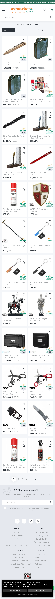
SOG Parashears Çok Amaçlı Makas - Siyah (14, 393)
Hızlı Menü (40, 550)
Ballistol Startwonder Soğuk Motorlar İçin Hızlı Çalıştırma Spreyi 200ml (13, 466)
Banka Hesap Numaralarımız (16, 545)
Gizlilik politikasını (15, 508)
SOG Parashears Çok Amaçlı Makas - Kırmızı (40, 393)
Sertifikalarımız (17, 535)
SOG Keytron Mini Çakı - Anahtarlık (38, 429)
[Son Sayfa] (35, 479)
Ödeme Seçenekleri (19, 561)
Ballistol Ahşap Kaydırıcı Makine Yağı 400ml (12, 210)
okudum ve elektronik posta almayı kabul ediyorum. (29, 509)
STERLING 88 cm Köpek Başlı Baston (14, 247)
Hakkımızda (16, 532)
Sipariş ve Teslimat (20, 567)
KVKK (16, 542)
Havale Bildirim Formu (41, 545)
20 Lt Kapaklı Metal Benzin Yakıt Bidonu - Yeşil (13, 100)
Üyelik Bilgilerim (41, 535)
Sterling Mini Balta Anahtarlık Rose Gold (14, 283)
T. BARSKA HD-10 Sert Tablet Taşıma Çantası (40, 356)
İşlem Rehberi (20, 557)
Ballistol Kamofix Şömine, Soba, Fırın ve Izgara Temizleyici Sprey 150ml (39, 466)
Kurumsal (16, 528)
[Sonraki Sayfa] (31, 479)
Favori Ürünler (40, 561)
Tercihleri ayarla (15, 590)
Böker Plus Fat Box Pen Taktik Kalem (14, 137)
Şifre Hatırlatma (41, 532)
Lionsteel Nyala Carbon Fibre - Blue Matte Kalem (40, 137)
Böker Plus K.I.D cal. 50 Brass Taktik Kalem (13, 64)
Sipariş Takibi (41, 539)
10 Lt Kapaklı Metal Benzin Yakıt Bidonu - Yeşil (39, 64)
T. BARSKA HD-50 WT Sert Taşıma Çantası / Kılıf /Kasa (13, 356)
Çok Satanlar (40, 564)
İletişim (16, 539)
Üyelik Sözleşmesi (41, 542)
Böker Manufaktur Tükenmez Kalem (40, 173)
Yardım (20, 550)
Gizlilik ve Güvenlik (19, 554)
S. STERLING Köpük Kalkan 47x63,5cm (39, 210)
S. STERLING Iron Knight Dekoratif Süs (38, 320)
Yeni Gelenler (40, 554)
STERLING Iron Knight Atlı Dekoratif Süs (12, 320)
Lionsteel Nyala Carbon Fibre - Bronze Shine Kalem (14, 173)
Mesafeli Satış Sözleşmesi (20, 564)
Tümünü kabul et (40, 590)
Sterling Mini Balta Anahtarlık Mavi (40, 247)
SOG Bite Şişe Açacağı (11, 428)
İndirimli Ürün (40, 557)
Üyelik (41, 528)
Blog (40, 567)
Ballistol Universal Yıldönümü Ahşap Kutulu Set (41, 100)
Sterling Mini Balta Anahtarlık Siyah (40, 283)
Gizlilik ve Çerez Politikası (28, 594)
